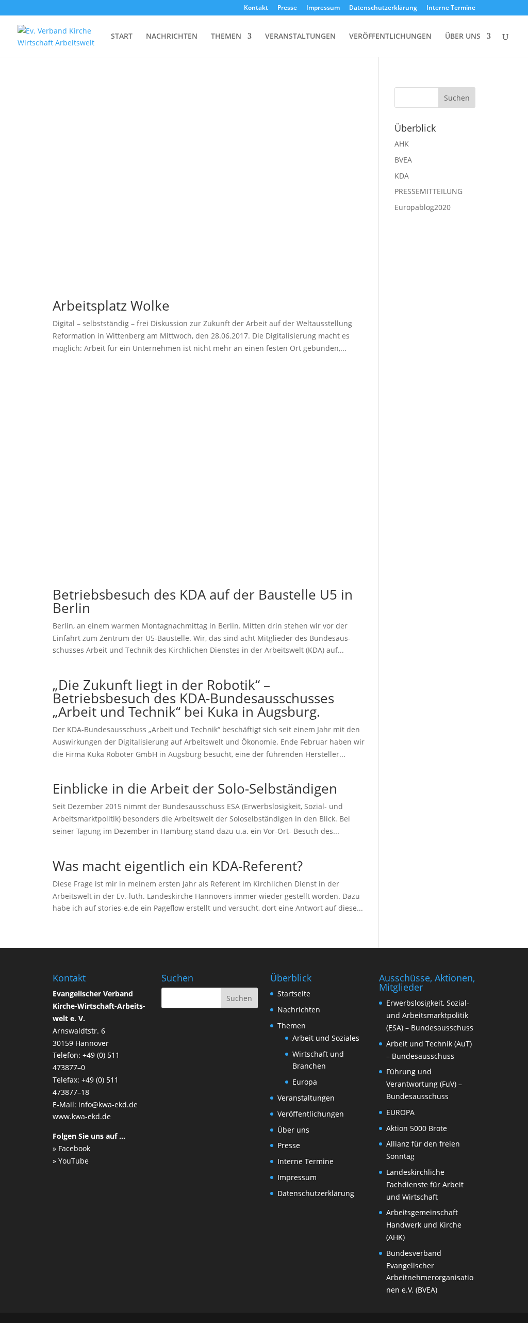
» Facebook (71, 1148)
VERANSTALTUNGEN (300, 37)
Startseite (293, 993)
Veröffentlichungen (310, 1114)
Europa (304, 1082)
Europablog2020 (422, 207)
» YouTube (71, 1161)
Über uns (293, 1130)
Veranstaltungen (306, 1098)
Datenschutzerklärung (383, 8)
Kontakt (256, 8)
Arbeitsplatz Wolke (111, 305)
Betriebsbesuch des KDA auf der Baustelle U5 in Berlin (203, 601)
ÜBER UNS (463, 37)
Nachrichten (298, 1009)
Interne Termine (450, 8)
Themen (291, 1025)
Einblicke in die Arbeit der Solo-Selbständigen (195, 788)
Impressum (323, 8)
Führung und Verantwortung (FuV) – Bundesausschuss (424, 1084)
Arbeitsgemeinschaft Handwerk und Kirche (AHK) (423, 1224)
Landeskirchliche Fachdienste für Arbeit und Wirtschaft (425, 1184)
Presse (287, 8)
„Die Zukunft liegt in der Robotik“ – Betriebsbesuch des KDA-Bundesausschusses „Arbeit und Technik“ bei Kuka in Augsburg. (193, 698)
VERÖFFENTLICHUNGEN (390, 37)
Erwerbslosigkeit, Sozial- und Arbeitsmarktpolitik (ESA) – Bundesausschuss (429, 1015)
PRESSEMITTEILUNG (428, 191)
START (122, 37)
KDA (401, 176)
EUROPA (400, 1112)
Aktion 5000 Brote (416, 1128)
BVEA (403, 160)
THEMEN (226, 37)
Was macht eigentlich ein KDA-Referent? (178, 866)
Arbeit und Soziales (325, 1038)
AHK (401, 144)
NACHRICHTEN (171, 37)
